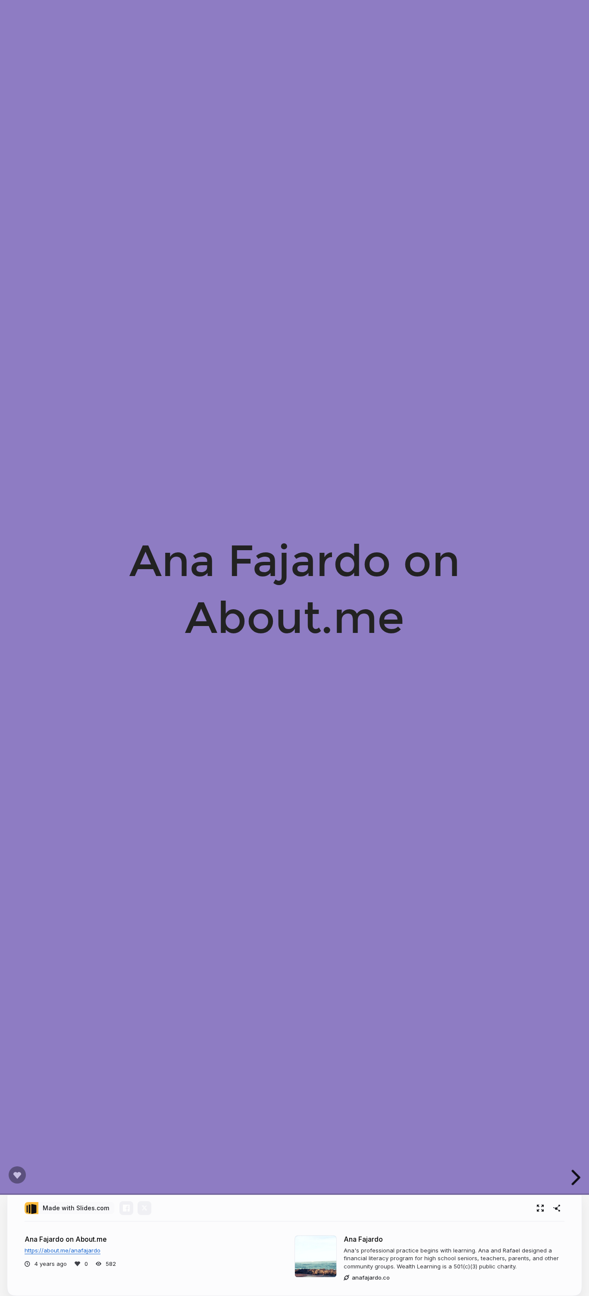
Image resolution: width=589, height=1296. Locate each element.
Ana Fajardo (363, 1239)
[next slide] (575, 1177)
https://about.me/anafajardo (62, 1250)
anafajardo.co (371, 1277)
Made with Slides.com (76, 1208)
